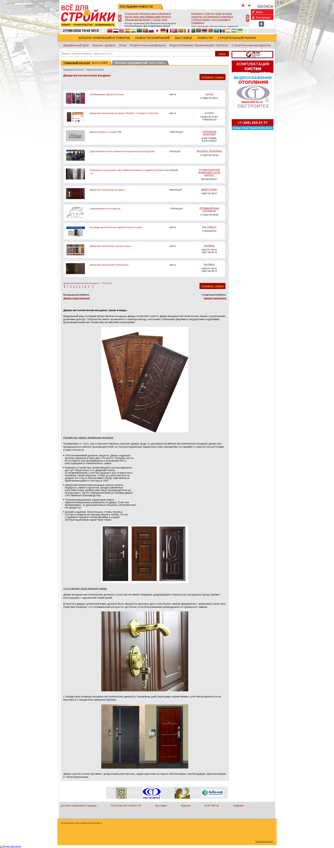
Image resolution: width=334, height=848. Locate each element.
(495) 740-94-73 (209, 252)
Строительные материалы (251, 45)
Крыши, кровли (103, 45)
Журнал (185, 805)
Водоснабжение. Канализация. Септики (199, 45)
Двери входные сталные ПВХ (106, 131)
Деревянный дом (76, 45)
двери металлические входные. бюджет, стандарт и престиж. (124, 113)
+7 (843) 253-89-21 (209, 98)
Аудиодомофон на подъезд (105, 208)
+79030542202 (209, 119)
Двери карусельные (76, 298)
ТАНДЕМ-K (209, 245)
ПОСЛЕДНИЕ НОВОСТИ (125, 805)
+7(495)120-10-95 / (209, 116)
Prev (120, 18)
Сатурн (209, 94)
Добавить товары (212, 77)
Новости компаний (152, 38)
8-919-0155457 (209, 140)
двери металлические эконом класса (110, 246)
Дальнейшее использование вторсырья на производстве (122, 151)
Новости (205, 38)
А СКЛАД (209, 112)
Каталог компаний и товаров (104, 38)
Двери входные (95, 69)
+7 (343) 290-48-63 (209, 214)
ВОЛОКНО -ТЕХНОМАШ (209, 151)
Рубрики (238, 805)
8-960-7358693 (209, 138)
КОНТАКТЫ (211, 805)
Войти (259, 11)
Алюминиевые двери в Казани (107, 94)
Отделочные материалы (148, 45)
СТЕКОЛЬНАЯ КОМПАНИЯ (209, 133)
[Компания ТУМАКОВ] (182, 794)
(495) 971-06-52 (209, 249)
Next (247, 18)
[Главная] (243, 6)
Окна (122, 45)
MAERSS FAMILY (209, 189)
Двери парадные (215, 298)
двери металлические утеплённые (109, 264)
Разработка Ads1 (264, 841)
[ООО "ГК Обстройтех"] (151, 793)
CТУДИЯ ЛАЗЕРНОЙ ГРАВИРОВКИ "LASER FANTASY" (209, 172)
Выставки (183, 38)
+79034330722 (209, 230)
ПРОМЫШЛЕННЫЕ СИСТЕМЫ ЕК (209, 209)
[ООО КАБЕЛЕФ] (212, 793)
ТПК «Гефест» (209, 226)
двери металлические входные (107, 189)
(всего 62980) (85, 63)
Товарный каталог (73, 69)
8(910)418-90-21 (209, 179)
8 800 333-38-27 (209, 193)
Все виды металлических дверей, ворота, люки (116, 227)
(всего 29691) (140, 63)
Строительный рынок (237, 38)
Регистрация (263, 17)
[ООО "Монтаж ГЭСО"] (121, 794)
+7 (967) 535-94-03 (209, 155)
